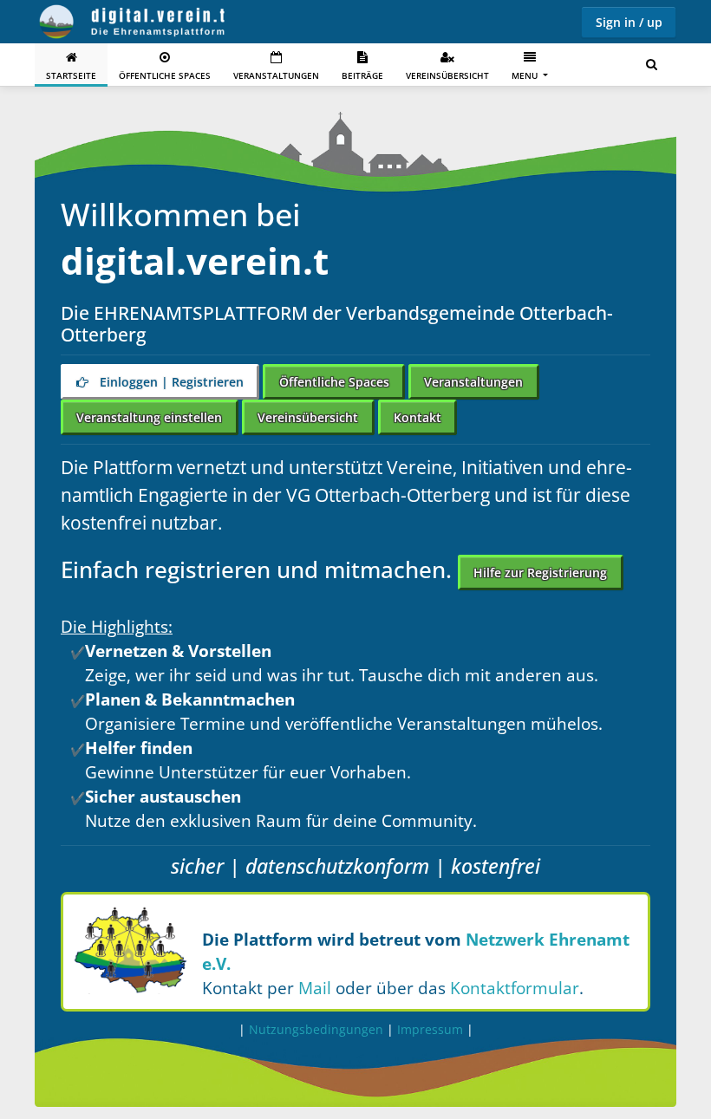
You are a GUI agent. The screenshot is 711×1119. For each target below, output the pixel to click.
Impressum (430, 1029)
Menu (526, 75)
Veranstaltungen (276, 75)
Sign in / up (629, 22)
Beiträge (362, 75)
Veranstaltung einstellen (149, 417)
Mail (314, 988)
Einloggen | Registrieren (170, 382)
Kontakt (417, 417)
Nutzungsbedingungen (316, 1029)
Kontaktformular (514, 988)
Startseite (71, 75)
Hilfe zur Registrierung (540, 572)
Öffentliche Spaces (165, 75)
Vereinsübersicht (447, 75)
